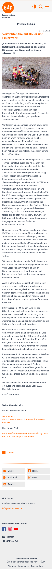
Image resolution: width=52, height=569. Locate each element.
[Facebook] (4, 529)
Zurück (10, 452)
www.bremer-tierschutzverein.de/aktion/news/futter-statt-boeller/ (23, 419)
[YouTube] (16, 529)
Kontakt (10, 537)
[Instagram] (10, 529)
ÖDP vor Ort (12, 541)
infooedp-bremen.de (12, 508)
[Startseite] (8, 7)
